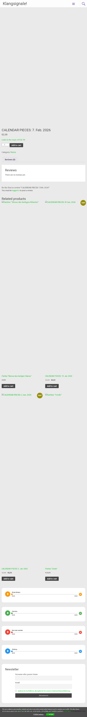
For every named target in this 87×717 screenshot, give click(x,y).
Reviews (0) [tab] (10, 159)
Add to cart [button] (8, 386)
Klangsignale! (15, 3)
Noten (13, 152)
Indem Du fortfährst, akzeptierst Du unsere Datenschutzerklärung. (44, 691)
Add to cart (16, 145)
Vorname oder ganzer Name (26, 674)
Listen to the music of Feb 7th (13, 140)
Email (17, 683)
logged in (16, 190)
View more (67, 711)
